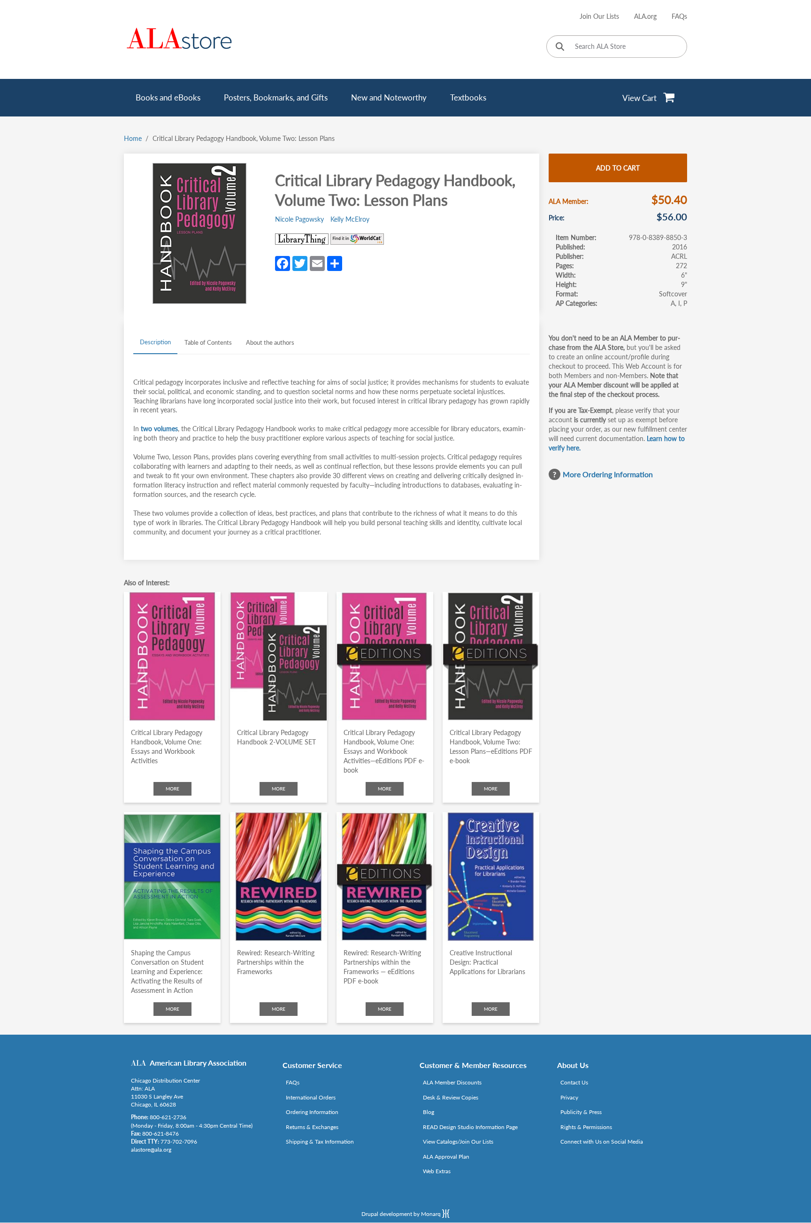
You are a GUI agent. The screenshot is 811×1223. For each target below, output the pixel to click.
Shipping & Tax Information (320, 1141)
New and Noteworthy (389, 97)
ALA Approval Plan (446, 1156)
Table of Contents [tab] (208, 342)
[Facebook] (282, 262)
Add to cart (618, 168)
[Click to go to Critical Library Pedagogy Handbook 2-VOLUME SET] (278, 656)
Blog (428, 1111)
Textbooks (468, 97)
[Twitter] (299, 262)
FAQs (679, 16)
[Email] (317, 262)
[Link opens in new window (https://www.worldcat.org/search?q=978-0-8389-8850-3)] (357, 239)
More (172, 788)
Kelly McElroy (349, 219)
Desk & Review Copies (450, 1097)
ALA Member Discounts (452, 1082)
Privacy (569, 1097)
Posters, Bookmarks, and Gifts (276, 97)
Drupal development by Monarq (401, 1213)
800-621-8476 (160, 1133)
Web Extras (437, 1171)
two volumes (159, 429)
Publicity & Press (581, 1111)
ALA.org (645, 16)
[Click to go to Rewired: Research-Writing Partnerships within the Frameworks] (278, 876)
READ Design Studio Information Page (470, 1126)
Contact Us (574, 1082)
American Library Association (198, 1062)
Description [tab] (155, 342)
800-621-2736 (168, 1117)
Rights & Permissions (586, 1126)
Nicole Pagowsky (299, 219)
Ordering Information (312, 1111)
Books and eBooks (168, 97)
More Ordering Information (608, 474)
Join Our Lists (599, 16)
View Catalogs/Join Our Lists (458, 1141)
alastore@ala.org (151, 1149)
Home (133, 138)
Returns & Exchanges (312, 1126)
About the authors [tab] (270, 342)
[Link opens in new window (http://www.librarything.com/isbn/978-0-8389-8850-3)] (302, 239)
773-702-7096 (179, 1141)
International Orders (311, 1097)
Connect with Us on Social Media (601, 1141)
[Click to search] (560, 47)
